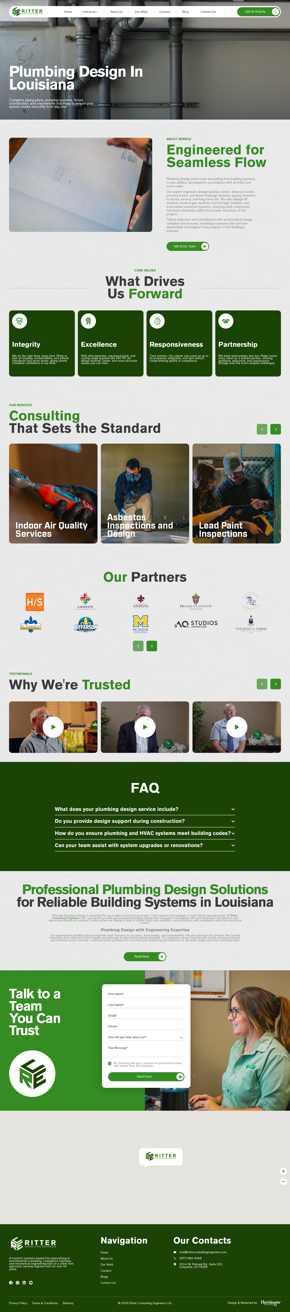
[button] (91, 12)
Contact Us (208, 11)
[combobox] (146, 1037)
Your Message (124, 1047)
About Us (116, 11)
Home (68, 11)
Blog (185, 11)
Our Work (141, 11)
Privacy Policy (18, 1303)
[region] (42, 361)
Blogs (104, 1276)
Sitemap (68, 1303)
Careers (164, 11)
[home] (27, 12)
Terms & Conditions (45, 1303)
